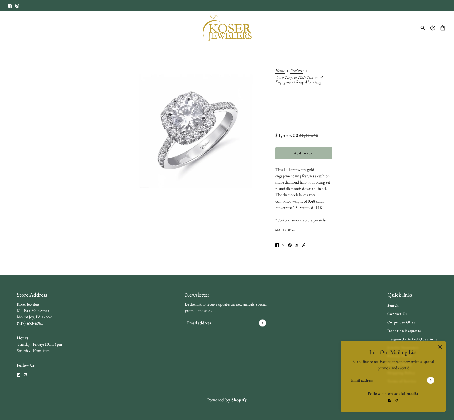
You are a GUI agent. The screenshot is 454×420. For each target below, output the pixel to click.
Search (393, 305)
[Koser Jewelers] (227, 28)
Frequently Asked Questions (412, 339)
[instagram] (17, 5)
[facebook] (10, 5)
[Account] (433, 28)
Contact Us (397, 313)
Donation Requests (404, 330)
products (296, 71)
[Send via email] (297, 244)
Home (280, 71)
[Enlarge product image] (194, 132)
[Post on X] (283, 244)
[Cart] (443, 28)
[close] (439, 347)
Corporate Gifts (401, 322)
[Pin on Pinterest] (290, 244)
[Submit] (430, 380)
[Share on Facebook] (277, 244)
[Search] (423, 28)
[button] (303, 244)
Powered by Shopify (227, 400)
